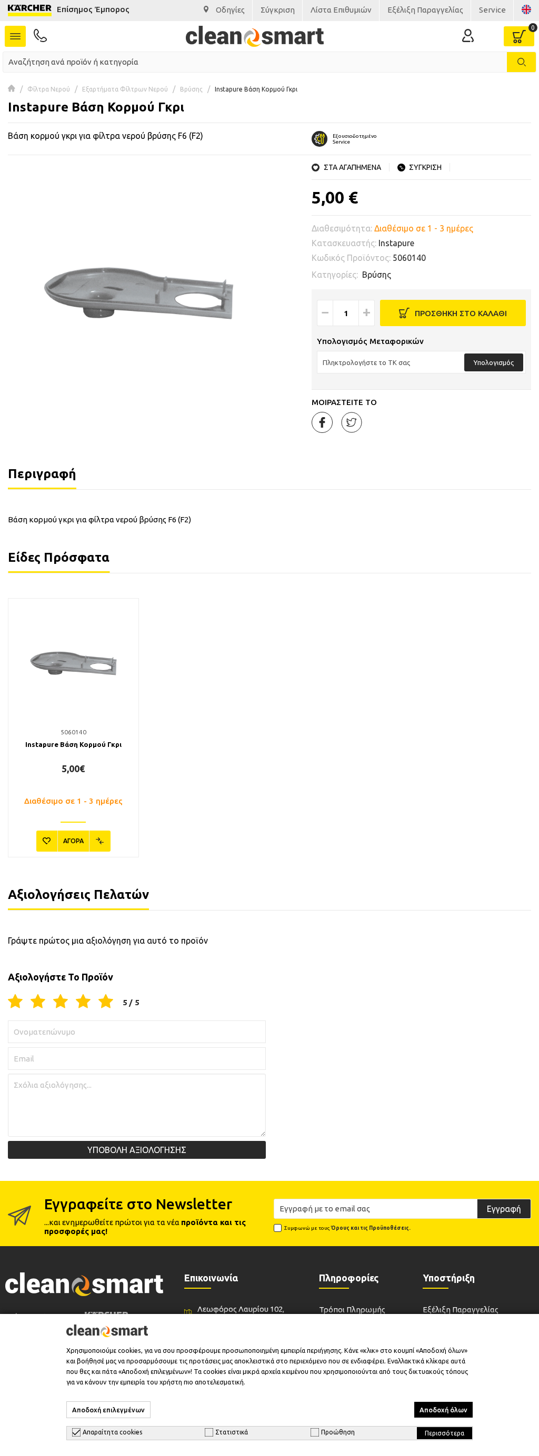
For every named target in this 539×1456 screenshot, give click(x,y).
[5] (105, 1002)
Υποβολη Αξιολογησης (136, 1150)
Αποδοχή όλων (443, 1409)
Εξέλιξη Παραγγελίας (460, 1309)
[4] (83, 1002)
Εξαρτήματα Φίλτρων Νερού (125, 89)
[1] (15, 1002)
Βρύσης (191, 89)
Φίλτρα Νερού (48, 89)
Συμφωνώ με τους (347, 1228)
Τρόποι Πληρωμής (352, 1309)
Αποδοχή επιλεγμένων (108, 1409)
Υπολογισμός (494, 362)
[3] (60, 1002)
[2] (38, 1002)
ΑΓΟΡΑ (73, 840)
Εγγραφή (504, 1209)
